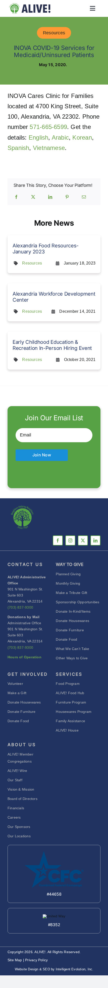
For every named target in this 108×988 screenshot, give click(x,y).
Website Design (26, 969)
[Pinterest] (67, 197)
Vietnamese (49, 147)
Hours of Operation (24, 657)
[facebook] (58, 540)
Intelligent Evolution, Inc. (74, 969)
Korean (82, 137)
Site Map (15, 960)
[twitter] (83, 540)
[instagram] (70, 540)
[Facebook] (16, 197)
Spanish (18, 147)
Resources (54, 32)
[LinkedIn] (50, 197)
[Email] (83, 197)
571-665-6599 (48, 126)
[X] (33, 197)
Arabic (60, 137)
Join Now (41, 454)
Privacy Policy (36, 960)
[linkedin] (95, 540)
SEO (46, 969)
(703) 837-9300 (20, 607)
